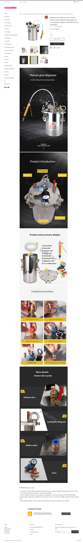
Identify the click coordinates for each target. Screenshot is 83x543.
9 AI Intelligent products (9, 47)
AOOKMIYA (12, 540)
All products (7, 16)
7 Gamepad (6, 41)
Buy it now (57, 43)
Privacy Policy (7, 533)
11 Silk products (7, 53)
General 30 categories (11, 77)
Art (11, 80)
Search (5, 527)
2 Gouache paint (8, 25)
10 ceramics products (9, 50)
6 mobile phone (7, 38)
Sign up (24, 1)
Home (5, 13)
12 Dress (6, 56)
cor (50, 32)
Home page (6, 531)
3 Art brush (6, 28)
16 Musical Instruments (9, 68)
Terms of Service (7, 528)
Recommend (7, 19)
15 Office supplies (11, 65)
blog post (6, 74)
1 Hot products (7, 22)
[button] (56, 27)
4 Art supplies (7, 31)
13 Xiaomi (6, 59)
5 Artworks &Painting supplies (11, 35)
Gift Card (6, 71)
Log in (21, 1)
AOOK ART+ (7, 84)
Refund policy (7, 530)
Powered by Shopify (18, 540)
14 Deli (6, 62)
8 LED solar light (8, 44)
